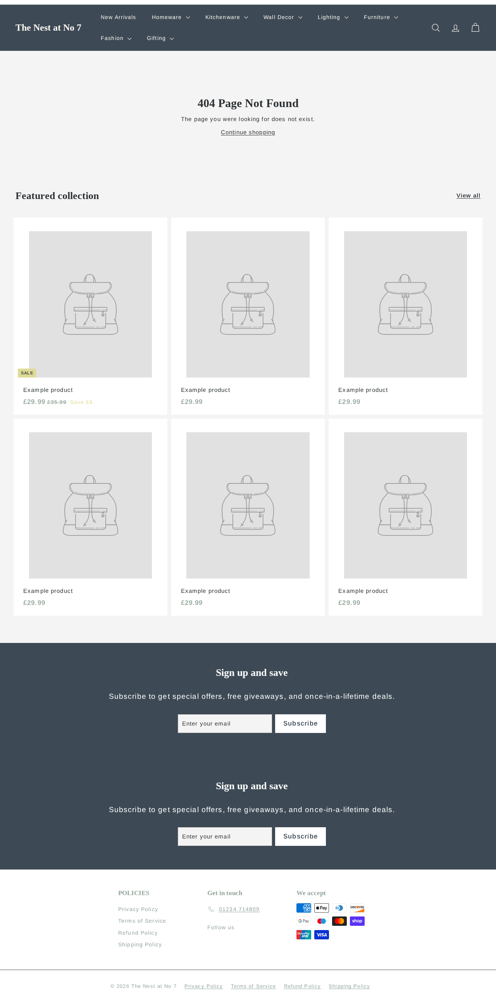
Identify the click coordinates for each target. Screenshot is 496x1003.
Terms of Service (142, 921)
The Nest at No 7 (48, 28)
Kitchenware (224, 17)
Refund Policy (138, 933)
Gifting (157, 38)
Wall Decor (280, 17)
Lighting (330, 17)
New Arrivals (118, 17)
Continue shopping (248, 132)
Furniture (378, 17)
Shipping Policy (140, 944)
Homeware (168, 17)
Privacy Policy (138, 909)
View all (468, 195)
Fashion (113, 38)
